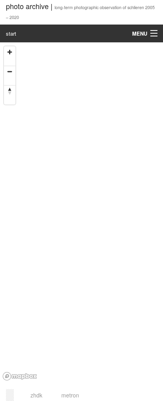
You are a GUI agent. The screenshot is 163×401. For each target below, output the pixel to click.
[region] (81, 212)
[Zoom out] (9, 71)
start (11, 33)
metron (70, 395)
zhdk (36, 395)
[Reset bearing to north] (9, 91)
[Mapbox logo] (19, 376)
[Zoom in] (9, 52)
